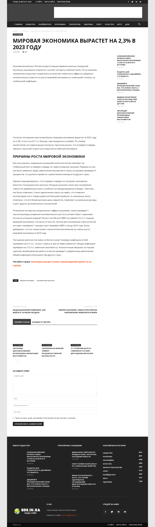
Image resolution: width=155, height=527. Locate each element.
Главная (18, 24)
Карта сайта (49, 2)
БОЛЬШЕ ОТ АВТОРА (41, 322)
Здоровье (88, 24)
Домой (15, 31)
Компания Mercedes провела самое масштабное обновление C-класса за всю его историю (129, 60)
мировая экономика (27, 280)
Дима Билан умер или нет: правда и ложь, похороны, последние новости (84, 454)
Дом (127, 24)
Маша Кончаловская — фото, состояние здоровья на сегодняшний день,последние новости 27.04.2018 (84, 480)
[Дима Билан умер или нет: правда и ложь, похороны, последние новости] (64, 455)
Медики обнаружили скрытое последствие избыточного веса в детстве (127, 100)
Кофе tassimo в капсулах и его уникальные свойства (84, 465)
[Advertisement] (98, 12)
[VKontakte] (136, 2)
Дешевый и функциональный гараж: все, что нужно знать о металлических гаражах (128, 86)
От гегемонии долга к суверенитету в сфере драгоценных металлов (82, 350)
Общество (30, 24)
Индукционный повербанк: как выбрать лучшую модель (29, 311)
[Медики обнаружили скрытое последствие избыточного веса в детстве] (109, 100)
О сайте (39, 2)
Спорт (99, 24)
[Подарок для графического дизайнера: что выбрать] (109, 75)
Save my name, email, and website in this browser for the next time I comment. (45, 418)
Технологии (74, 24)
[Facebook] (128, 2)
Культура (109, 24)
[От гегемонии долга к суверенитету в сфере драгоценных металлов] (84, 337)
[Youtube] (140, 2)
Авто (119, 24)
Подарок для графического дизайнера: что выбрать (129, 74)
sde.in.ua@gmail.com (69, 515)
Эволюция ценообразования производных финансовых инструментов (125, 115)
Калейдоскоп (45, 24)
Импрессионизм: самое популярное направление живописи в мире (78, 311)
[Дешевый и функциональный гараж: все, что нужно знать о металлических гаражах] (109, 86)
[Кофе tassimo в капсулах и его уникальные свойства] (64, 467)
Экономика (60, 24)
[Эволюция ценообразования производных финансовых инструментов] (26, 337)
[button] (139, 24)
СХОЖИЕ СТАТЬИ (21, 322)
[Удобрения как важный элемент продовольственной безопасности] (55, 337)
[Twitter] (132, 2)
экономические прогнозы (45, 280)
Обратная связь (63, 2)
